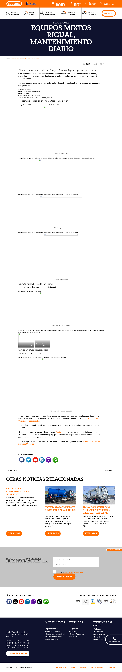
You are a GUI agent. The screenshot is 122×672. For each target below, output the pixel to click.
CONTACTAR (108, 13)
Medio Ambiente (77, 622)
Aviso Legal (112, 655)
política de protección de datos (73, 560)
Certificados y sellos (54, 624)
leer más (14, 521)
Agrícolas (74, 616)
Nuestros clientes (53, 619)
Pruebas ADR (99, 622)
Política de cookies (97, 655)
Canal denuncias (60, 655)
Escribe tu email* (76, 552)
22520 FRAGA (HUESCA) (17, 622)
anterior (12, 458)
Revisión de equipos (102, 625)
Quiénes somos (52, 616)
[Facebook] (21, 447)
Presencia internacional (55, 622)
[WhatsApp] (55, 447)
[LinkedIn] (42, 447)
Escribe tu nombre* (76, 547)
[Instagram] (48, 447)
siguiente (109, 458)
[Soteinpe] (29, 3)
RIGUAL (8, 58)
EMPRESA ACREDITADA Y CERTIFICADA (98, 583)
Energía (73, 619)
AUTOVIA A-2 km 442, (16, 620)
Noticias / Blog (52, 627)
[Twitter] (28, 447)
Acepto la (70, 560)
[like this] (101, 64)
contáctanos (17, 641)
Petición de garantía (102, 627)
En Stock (73, 624)
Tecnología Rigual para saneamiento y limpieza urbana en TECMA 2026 (96, 498)
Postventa (60, 420)
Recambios (98, 619)
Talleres (97, 617)
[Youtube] (35, 447)
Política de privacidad (78, 655)
